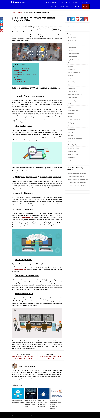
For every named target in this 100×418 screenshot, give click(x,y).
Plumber (70, 126)
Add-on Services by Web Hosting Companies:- (25, 68)
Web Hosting (71, 157)
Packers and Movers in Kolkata (77, 185)
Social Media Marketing (75, 138)
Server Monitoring (18, 83)
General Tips (71, 82)
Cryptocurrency (72, 56)
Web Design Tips (73, 154)
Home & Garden (72, 91)
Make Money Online (74, 110)
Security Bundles (18, 76)
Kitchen (70, 104)
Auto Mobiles (72, 47)
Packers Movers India (74, 119)
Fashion (70, 66)
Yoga (69, 160)
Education (71, 63)
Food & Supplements (74, 72)
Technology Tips (72, 145)
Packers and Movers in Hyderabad (78, 179)
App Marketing (72, 37)
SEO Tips (70, 132)
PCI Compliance (18, 79)
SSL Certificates (18, 72)
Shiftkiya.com (17, 2)
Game (69, 78)
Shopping (70, 135)
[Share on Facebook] (1, 19)
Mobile (70, 116)
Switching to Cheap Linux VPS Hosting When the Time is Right (30, 403)
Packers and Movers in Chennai (77, 173)
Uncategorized (72, 151)
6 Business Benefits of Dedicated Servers (18, 401)
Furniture (70, 75)
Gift (69, 85)
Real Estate (71, 129)
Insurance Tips (72, 100)
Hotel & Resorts (72, 97)
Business (70, 50)
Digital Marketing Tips (74, 59)
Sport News (71, 141)
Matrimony (71, 113)
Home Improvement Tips (75, 94)
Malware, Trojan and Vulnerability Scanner (25, 74)
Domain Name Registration (21, 70)
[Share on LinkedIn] (1, 29)
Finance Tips (71, 69)
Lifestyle (70, 107)
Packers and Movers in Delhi (76, 176)
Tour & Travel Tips (73, 148)
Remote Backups (18, 77)
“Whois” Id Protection (19, 81)
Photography (71, 123)
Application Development (75, 41)
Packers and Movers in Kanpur (77, 182)
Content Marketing (73, 53)
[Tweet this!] (1, 22)
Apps (69, 44)
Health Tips (71, 88)
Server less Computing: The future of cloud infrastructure (42, 403)
